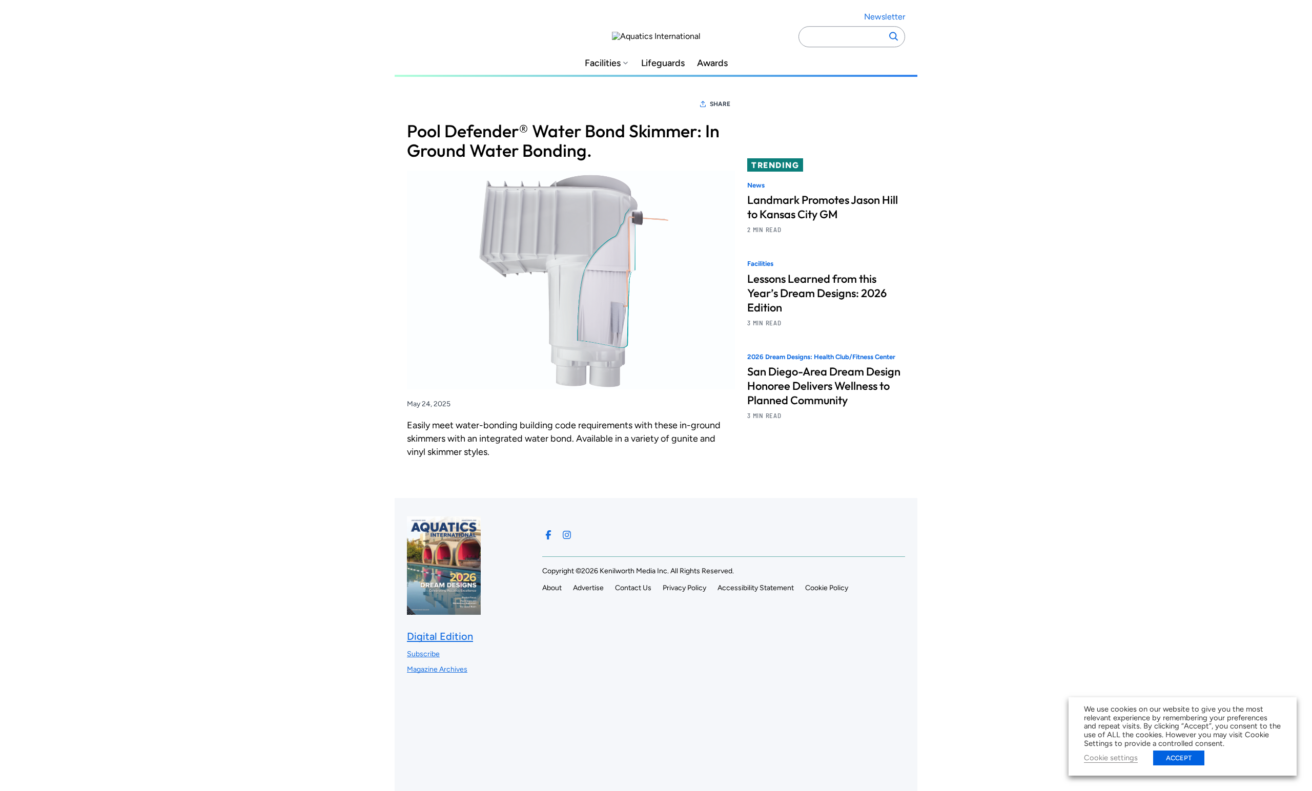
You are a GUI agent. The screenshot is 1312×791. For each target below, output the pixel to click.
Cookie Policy (826, 588)
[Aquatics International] (656, 36)
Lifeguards (663, 63)
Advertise (588, 588)
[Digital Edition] (444, 610)
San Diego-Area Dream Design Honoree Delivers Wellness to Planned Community (823, 385)
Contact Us (633, 588)
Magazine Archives (437, 669)
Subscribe (423, 654)
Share (720, 104)
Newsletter (884, 17)
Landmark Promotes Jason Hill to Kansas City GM (822, 207)
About (552, 588)
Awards (712, 63)
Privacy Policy (684, 588)
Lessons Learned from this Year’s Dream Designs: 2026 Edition (817, 293)
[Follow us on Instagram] (567, 535)
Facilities (603, 63)
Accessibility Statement (755, 588)
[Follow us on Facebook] (548, 535)
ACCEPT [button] (1179, 758)
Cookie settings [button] (1111, 757)
